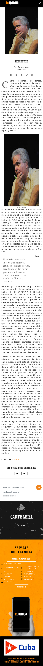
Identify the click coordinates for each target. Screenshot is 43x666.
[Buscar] (40, 3)
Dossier (15, 459)
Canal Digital (29, 574)
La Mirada (7, 574)
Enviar (39, 487)
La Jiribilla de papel (12, 568)
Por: (16, 67)
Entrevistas (8, 579)
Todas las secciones (12, 564)
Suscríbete (21, 587)
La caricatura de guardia (33, 568)
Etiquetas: (6, 459)
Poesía (6, 571)
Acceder (21, 525)
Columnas (28, 579)
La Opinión (28, 571)
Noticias (27, 576)
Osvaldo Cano (23, 67)
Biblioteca (8, 582)
